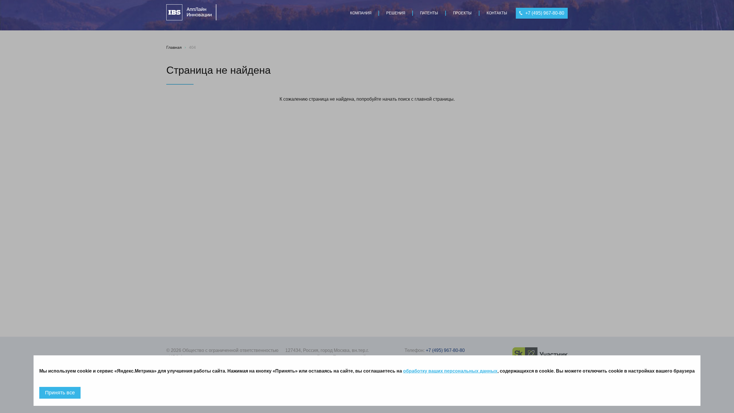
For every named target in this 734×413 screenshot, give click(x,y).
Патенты (429, 13)
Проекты (462, 13)
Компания (360, 13)
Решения (395, 13)
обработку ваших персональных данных (450, 371)
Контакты (497, 13)
